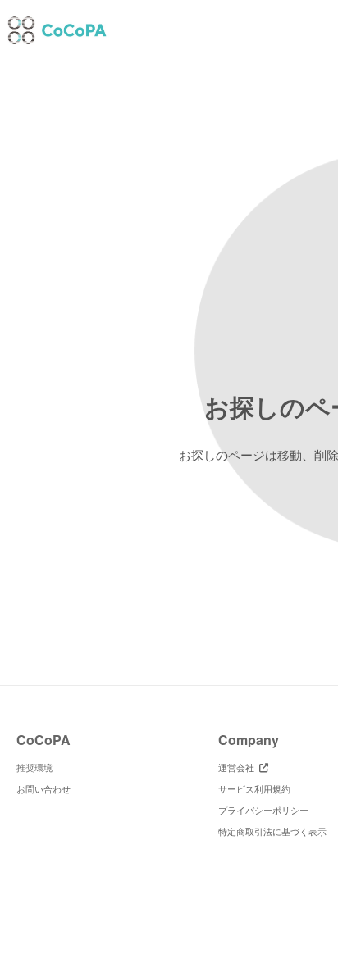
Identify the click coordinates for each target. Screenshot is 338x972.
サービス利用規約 (254, 788)
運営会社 (238, 767)
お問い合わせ (43, 788)
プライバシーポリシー (263, 809)
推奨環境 (34, 767)
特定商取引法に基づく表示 (272, 831)
